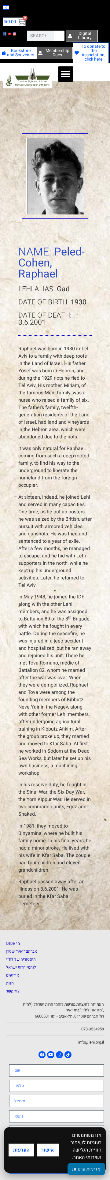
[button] (65, 74)
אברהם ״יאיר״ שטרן (21, 951)
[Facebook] (42, 1054)
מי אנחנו (13, 943)
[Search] (59, 36)
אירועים (12, 975)
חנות (10, 983)
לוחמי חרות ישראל (21, 967)
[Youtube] (50, 1054)
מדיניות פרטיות (86, 1169)
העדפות (21, 1150)
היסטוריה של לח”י (21, 959)
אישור (47, 1150)
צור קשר (13, 991)
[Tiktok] (68, 1054)
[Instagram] (59, 1054)
